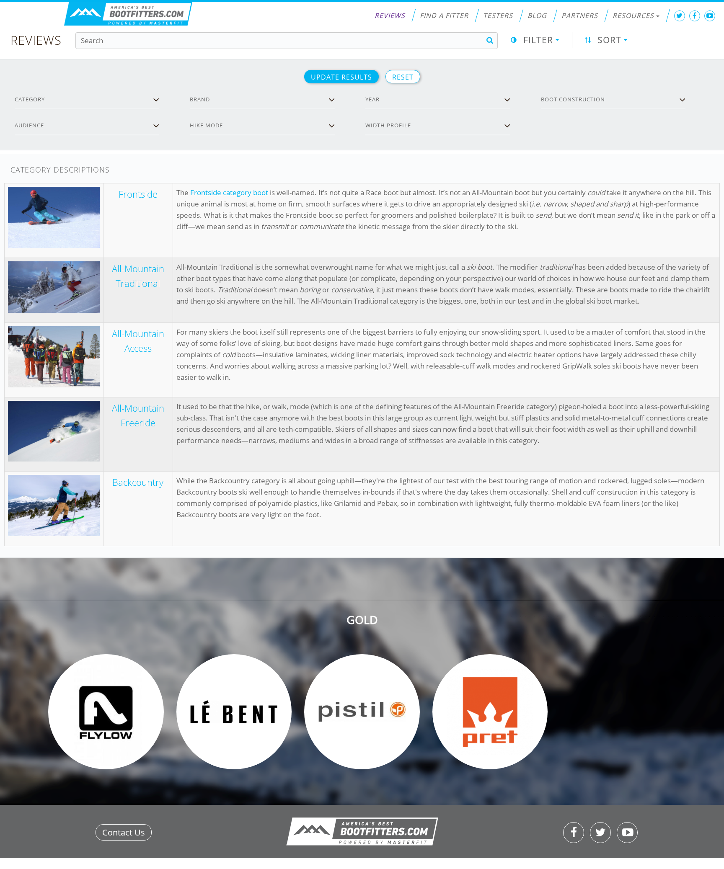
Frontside (138, 194)
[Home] (128, 14)
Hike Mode (206, 125)
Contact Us (123, 832)
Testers (498, 15)
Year (372, 99)
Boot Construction (573, 99)
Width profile (388, 125)
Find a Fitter (444, 15)
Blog (537, 15)
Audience (29, 125)
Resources (633, 15)
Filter (538, 40)
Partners (579, 15)
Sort (609, 40)
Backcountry (137, 482)
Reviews (390, 15)
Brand (200, 99)
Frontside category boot (229, 192)
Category (30, 99)
